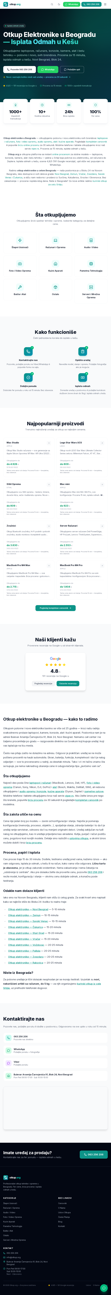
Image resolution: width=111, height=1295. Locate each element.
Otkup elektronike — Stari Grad (26, 933)
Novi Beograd (62, 174)
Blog (60, 1221)
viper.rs (35, 148)
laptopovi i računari (40, 782)
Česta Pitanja (64, 1217)
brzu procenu (35, 800)
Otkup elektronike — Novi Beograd (28, 909)
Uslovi (88, 1285)
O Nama (61, 1208)
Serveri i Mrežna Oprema (14, 1240)
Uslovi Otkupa (64, 1212)
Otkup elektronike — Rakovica (25, 962)
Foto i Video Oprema (12, 1217)
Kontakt (61, 1226)
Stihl (9, 488)
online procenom (61, 154)
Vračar (82, 174)
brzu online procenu (28, 145)
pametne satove (94, 791)
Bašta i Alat (8, 1231)
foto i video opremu (26, 141)
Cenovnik (62, 1203)
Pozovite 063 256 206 (21, 69)
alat (55, 141)
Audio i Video (9, 1212)
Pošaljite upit (74, 69)
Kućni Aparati (9, 1221)
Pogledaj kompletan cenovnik (54, 608)
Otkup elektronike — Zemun (24, 915)
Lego (62, 446)
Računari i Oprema (11, 1208)
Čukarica (17, 177)
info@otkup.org (14, 1257)
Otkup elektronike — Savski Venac (28, 921)
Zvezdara (92, 174)
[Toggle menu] (105, 4)
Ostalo (6, 1235)
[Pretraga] (52, 4)
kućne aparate (66, 141)
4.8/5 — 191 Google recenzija (62, 1285)
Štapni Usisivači (10, 1203)
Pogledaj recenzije (43, 683)
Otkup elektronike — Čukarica (25, 927)
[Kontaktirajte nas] (104, 1288)
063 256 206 (93, 4)
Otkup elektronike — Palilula (24, 950)
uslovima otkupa (78, 838)
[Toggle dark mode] (59, 4)
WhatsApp (73, 4)
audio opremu (45, 141)
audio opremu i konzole (32, 791)
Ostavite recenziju (68, 683)
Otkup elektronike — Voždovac (26, 945)
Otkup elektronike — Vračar (24, 939)
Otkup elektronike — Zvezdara (25, 956)
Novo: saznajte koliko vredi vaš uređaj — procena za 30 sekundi (37, 77)
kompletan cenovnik (96, 141)
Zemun (73, 174)
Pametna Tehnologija (12, 1226)
